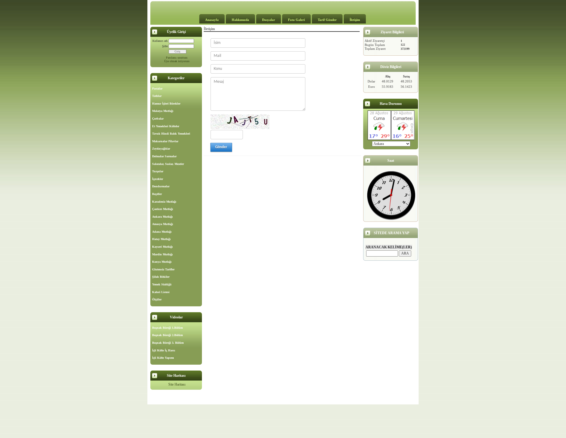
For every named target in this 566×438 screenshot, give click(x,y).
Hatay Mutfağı (161, 239)
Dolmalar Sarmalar (164, 156)
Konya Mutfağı (162, 261)
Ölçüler (157, 299)
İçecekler (157, 179)
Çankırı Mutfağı (162, 209)
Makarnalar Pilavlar (165, 141)
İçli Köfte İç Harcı (163, 350)
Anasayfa (212, 20)
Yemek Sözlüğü (162, 284)
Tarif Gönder (327, 20)
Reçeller (157, 194)
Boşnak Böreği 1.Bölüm (167, 327)
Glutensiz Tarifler (163, 269)
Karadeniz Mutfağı (164, 201)
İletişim (355, 20)
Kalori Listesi (161, 292)
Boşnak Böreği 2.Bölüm (167, 335)
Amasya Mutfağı (162, 224)
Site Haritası (176, 384)
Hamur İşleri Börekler (166, 103)
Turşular (157, 171)
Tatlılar (157, 95)
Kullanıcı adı (160, 40)
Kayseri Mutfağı (162, 246)
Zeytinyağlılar (161, 148)
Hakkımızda (240, 20)
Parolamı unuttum (176, 57)
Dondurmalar (161, 186)
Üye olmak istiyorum (177, 61)
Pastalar (157, 88)
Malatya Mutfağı (162, 111)
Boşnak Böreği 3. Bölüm (168, 342)
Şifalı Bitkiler (161, 276)
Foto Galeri (296, 20)
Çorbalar (158, 118)
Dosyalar (268, 20)
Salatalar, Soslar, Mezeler (168, 164)
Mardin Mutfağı (162, 254)
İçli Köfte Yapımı (163, 357)
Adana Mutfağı (162, 231)
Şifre (165, 46)
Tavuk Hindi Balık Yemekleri (171, 133)
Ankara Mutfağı (162, 216)
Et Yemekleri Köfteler (165, 126)
